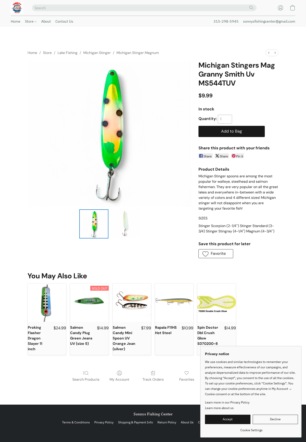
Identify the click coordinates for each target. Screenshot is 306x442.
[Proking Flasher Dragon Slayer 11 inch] (47, 302)
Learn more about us (219, 408)
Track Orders (153, 379)
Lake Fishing (68, 52)
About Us (187, 422)
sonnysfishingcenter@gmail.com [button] (269, 21)
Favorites (186, 379)
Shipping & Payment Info (135, 422)
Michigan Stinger (97, 52)
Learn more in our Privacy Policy (227, 402)
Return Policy (166, 422)
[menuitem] (269, 52)
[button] (17, 7)
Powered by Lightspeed (153, 430)
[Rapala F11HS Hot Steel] (174, 302)
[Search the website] (251, 7)
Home (15, 21)
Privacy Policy (104, 422)
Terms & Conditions (76, 422)
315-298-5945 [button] (226, 21)
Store (29, 21)
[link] (251, 428)
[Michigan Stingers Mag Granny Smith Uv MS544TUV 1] (124, 223)
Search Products (85, 379)
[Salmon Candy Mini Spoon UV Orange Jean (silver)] (132, 302)
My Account (119, 379)
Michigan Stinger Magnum (137, 52)
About (46, 21)
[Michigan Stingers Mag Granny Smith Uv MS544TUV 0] (93, 223)
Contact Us (64, 21)
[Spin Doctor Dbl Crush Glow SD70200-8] (216, 302)
